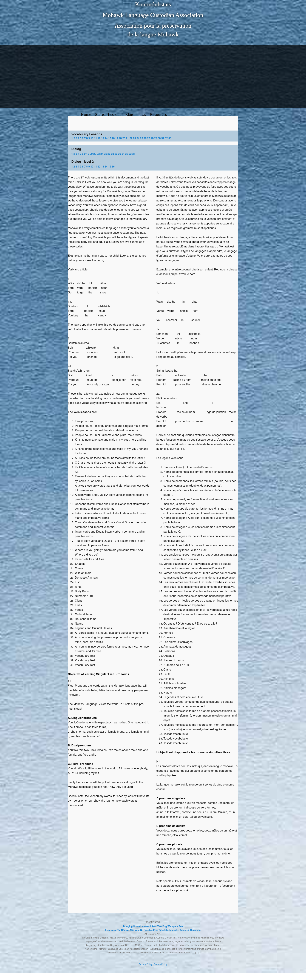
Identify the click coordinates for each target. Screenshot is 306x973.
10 (91, 138)
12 (99, 138)
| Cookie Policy (160, 964)
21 (127, 138)
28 (152, 138)
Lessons (114, 114)
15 (109, 138)
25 (141, 138)
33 (169, 138)
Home (86, 114)
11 (95, 138)
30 (159, 138)
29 (155, 138)
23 (134, 138)
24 (138, 138)
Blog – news (135, 114)
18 (120, 138)
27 (148, 138)
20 (123, 138)
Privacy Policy (145, 964)
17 (116, 138)
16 (113, 138)
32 (166, 138)
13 (102, 138)
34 (133, 154)
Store (99, 114)
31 (162, 138)
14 (106, 138)
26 (145, 138)
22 (130, 138)
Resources (158, 114)
